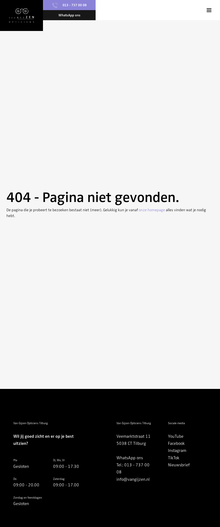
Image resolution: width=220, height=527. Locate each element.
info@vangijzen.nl (133, 479)
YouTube (175, 436)
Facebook (176, 443)
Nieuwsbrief (179, 465)
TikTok (173, 458)
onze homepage (152, 210)
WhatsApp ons (129, 458)
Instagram (177, 450)
